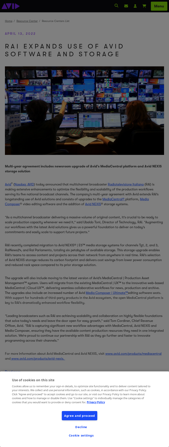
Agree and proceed (79, 416)
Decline (81, 427)
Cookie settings (81, 435)
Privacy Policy (96, 402)
